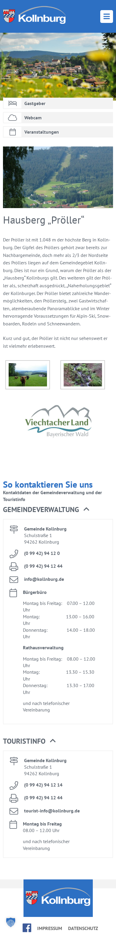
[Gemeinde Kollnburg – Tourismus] (34, 15)
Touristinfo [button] (24, 741)
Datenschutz (83, 928)
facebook (27, 927)
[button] (10, 922)
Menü (106, 16)
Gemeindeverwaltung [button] (41, 509)
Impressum (49, 928)
